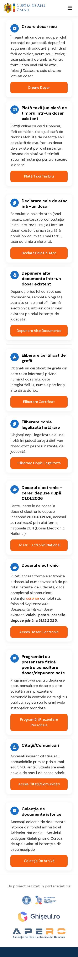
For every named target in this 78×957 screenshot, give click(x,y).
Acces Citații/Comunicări (39, 784)
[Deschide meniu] (70, 8)
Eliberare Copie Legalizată (39, 463)
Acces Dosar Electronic (38, 632)
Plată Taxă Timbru (39, 176)
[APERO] (38, 933)
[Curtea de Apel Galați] (25, 8)
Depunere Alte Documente (39, 330)
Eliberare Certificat (39, 401)
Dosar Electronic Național (39, 545)
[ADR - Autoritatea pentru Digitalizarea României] (39, 900)
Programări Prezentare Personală (39, 722)
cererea (32, 598)
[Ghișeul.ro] (39, 917)
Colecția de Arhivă (39, 860)
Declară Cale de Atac (39, 253)
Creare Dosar (39, 87)
